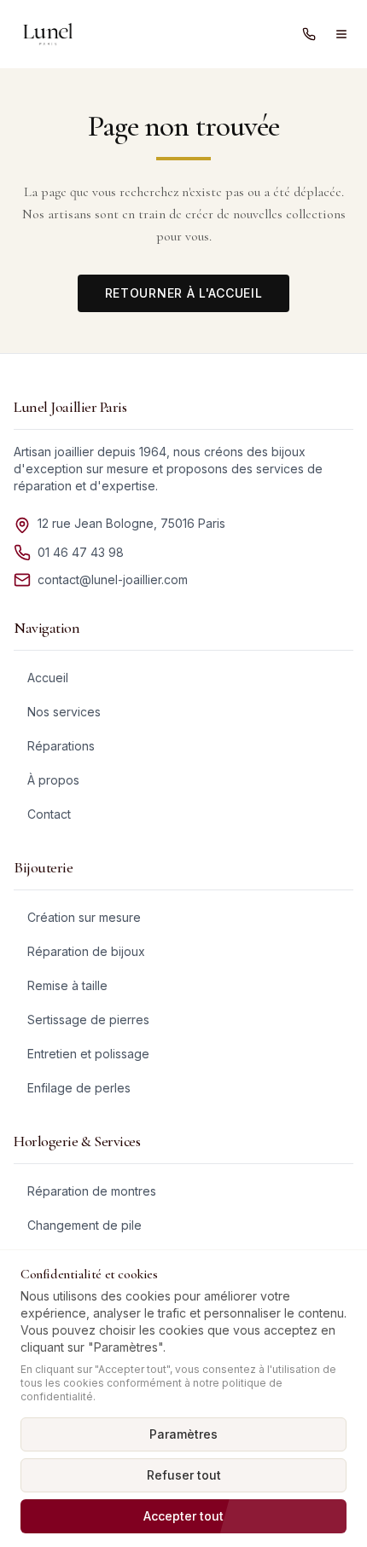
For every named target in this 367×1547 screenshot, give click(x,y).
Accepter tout (183, 1516)
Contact (49, 814)
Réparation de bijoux (86, 951)
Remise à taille (67, 985)
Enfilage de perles (79, 1088)
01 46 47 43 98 (81, 552)
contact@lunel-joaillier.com (113, 579)
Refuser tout (184, 1475)
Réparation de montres (91, 1191)
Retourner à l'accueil (184, 293)
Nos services (64, 711)
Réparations (61, 746)
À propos (53, 780)
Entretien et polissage (88, 1053)
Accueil (47, 677)
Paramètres (183, 1434)
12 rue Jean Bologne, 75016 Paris (131, 523)
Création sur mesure (84, 917)
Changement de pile (84, 1225)
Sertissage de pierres (88, 1019)
